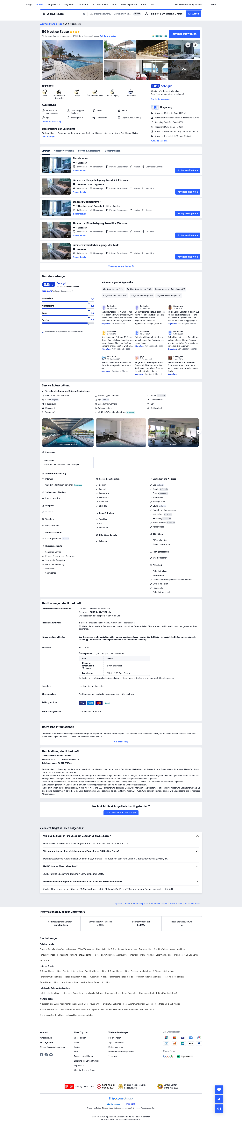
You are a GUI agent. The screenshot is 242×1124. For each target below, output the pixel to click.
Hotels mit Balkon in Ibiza (76, 977)
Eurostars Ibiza (145, 949)
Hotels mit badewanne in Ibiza (148, 977)
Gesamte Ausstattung (51, 122)
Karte (143, 4)
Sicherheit (112, 1056)
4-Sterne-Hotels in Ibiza (118, 971)
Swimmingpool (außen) (108, 395)
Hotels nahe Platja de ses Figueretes (121, 993)
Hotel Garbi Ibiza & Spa (106, 949)
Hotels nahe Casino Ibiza (72, 993)
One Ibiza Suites (160, 949)
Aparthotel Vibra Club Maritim (167, 1004)
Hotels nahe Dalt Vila (94, 993)
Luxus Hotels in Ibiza (69, 982)
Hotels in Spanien (140, 903)
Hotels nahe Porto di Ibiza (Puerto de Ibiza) (158, 993)
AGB (76, 1052)
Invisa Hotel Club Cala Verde (186, 955)
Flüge (29, 4)
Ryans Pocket (98, 1009)
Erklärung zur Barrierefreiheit (86, 1061)
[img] (72, 60)
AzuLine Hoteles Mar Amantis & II (75, 1009)
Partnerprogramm (115, 1047)
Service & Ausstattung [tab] (89, 150)
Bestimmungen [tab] (112, 150)
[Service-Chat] (219, 1108)
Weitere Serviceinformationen (52, 1047)
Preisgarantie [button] (161, 36)
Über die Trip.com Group (84, 1070)
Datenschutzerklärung (83, 1056)
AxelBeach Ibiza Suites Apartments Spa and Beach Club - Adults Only (69, 1004)
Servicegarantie (46, 1042)
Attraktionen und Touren (104, 4)
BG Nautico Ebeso (55, 32)
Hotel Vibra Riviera (137, 955)
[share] (219, 1099)
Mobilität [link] (83, 4)
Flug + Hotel (53, 4)
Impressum (79, 1065)
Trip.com (118, 903)
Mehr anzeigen (48, 136)
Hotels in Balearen (159, 903)
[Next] (199, 432)
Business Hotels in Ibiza (141, 971)
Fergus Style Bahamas (111, 1004)
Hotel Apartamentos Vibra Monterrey (122, 1009)
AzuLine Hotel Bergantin (80, 955)
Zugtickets (69, 4)
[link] (188, 4)
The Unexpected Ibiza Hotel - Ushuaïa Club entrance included (66, 1015)
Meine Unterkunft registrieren (121, 1052)
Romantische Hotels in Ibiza (121, 977)
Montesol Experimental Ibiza (159, 955)
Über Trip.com (80, 1038)
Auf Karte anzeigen (159, 141)
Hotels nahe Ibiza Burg (49, 993)
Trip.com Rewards (116, 1042)
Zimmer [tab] (46, 150)
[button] (152, 4)
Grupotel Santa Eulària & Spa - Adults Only (58, 949)
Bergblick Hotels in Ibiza (95, 971)
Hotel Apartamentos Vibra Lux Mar (138, 1004)
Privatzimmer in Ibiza (98, 977)
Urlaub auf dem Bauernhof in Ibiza (95, 982)
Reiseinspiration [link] (129, 4)
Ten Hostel (44, 960)
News (76, 1042)
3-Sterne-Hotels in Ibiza (174, 977)
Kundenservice (46, 1038)
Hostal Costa (62, 955)
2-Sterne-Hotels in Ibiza (163, 971)
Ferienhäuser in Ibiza (49, 982)
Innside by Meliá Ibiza (127, 949)
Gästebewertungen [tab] (64, 150)
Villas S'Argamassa (86, 949)
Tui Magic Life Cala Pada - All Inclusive (110, 955)
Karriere (77, 1047)
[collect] (219, 1089)
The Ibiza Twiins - (147, 1009)
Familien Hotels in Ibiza (73, 971)
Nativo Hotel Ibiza (177, 949)
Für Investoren (114, 1038)
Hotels (39, 4)
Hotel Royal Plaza (47, 955)
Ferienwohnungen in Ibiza (51, 977)
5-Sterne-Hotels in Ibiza (50, 971)
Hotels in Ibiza (176, 903)
